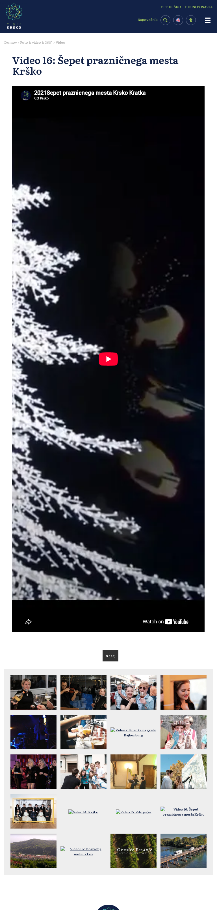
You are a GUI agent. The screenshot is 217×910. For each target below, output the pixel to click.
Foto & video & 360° (36, 42)
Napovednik (148, 19)
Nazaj (110, 655)
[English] (178, 20)
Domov (10, 42)
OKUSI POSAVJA (199, 6)
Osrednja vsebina (14, 2)
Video (60, 42)
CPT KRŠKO (171, 6)
